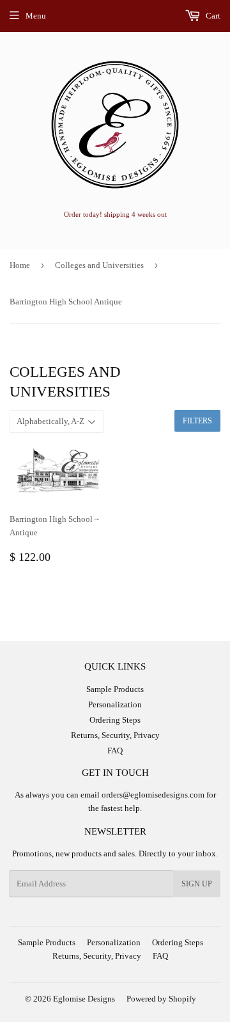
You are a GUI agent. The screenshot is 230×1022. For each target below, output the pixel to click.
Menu (36, 15)
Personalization (115, 704)
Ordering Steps (115, 720)
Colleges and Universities (99, 265)
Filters (197, 420)
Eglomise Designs (84, 998)
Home (20, 265)
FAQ (115, 750)
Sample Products (115, 689)
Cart (212, 15)
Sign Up (196, 883)
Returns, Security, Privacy (115, 735)
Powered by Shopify (161, 998)
